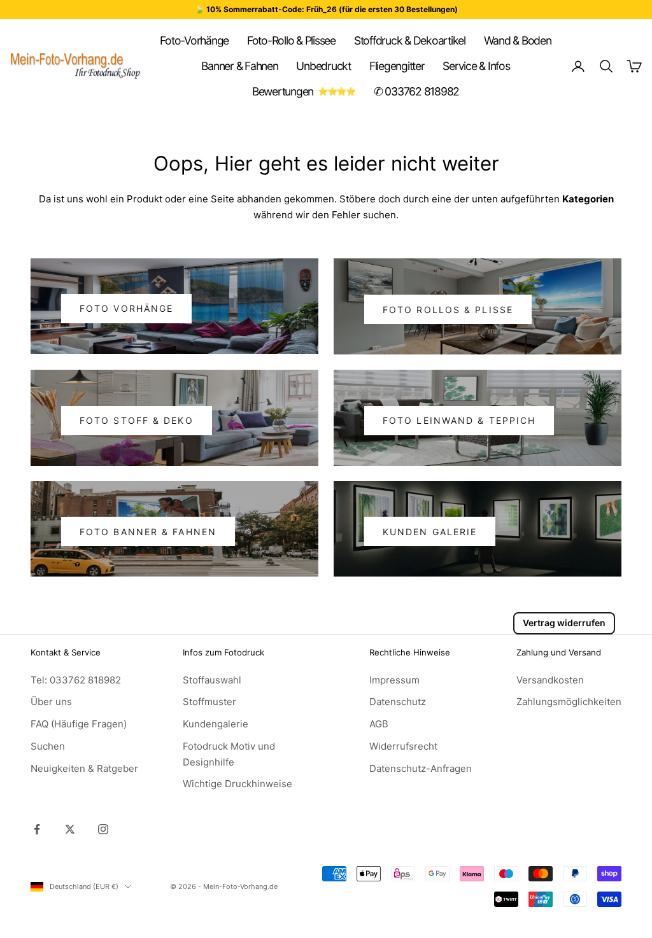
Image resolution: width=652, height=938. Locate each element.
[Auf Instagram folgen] (103, 829)
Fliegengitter (397, 66)
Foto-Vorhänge (194, 40)
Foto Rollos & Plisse (448, 309)
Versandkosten (550, 680)
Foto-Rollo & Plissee (291, 40)
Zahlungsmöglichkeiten (568, 702)
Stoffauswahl (212, 680)
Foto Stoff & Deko (137, 420)
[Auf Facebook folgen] (37, 829)
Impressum (394, 680)
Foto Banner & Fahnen (148, 531)
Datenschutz (397, 702)
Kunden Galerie (430, 531)
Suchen (48, 746)
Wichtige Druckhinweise (237, 784)
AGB (378, 724)
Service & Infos (476, 66)
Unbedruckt (323, 66)
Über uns (51, 702)
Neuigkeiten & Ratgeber (84, 768)
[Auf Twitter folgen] (70, 829)
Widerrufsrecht (403, 746)
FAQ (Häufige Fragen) (79, 724)
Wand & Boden (517, 40)
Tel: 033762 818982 (76, 680)
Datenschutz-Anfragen (420, 768)
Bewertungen (282, 91)
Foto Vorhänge (126, 308)
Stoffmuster (209, 702)
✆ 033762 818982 (416, 91)
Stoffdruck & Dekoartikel (409, 40)
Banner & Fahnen (239, 66)
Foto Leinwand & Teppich (459, 420)
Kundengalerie (215, 724)
